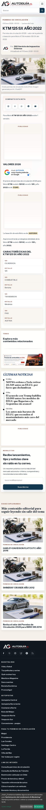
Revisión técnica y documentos (15, 790)
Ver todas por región (10, 757)
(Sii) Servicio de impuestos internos (27, 47)
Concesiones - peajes (10, 723)
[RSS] (32, 653)
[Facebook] (3, 653)
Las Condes (6, 741)
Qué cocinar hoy (8, 674)
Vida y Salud (6, 666)
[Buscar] (42, 10)
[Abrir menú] (42, 3)
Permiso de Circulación (15, 20)
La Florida (5, 749)
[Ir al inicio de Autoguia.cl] (19, 3)
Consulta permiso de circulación (15, 767)
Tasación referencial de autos (14, 782)
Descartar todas (26, 807)
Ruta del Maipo (7, 712)
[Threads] (27, 653)
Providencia (6, 737)
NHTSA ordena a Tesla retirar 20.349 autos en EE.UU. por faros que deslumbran (23, 385)
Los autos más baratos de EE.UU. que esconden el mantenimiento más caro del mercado (22, 416)
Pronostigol (6, 690)
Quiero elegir (6, 807)
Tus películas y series (10, 670)
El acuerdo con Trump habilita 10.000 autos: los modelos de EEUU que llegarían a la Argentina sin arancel (23, 400)
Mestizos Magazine (9, 678)
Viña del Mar (6, 753)
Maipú (4, 733)
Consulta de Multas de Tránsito (15, 771)
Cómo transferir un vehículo (13, 786)
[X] (9, 653)
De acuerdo (38, 807)
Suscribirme (23, 487)
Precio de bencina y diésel (12, 778)
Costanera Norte (8, 708)
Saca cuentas (7, 682)
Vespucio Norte (8, 715)
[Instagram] (15, 653)
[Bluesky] (21, 653)
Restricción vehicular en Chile (14, 775)
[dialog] (23, 801)
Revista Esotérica (9, 686)
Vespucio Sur (7, 719)
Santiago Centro (8, 745)
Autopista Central (9, 700)
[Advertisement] (23, 144)
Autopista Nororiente (10, 704)
